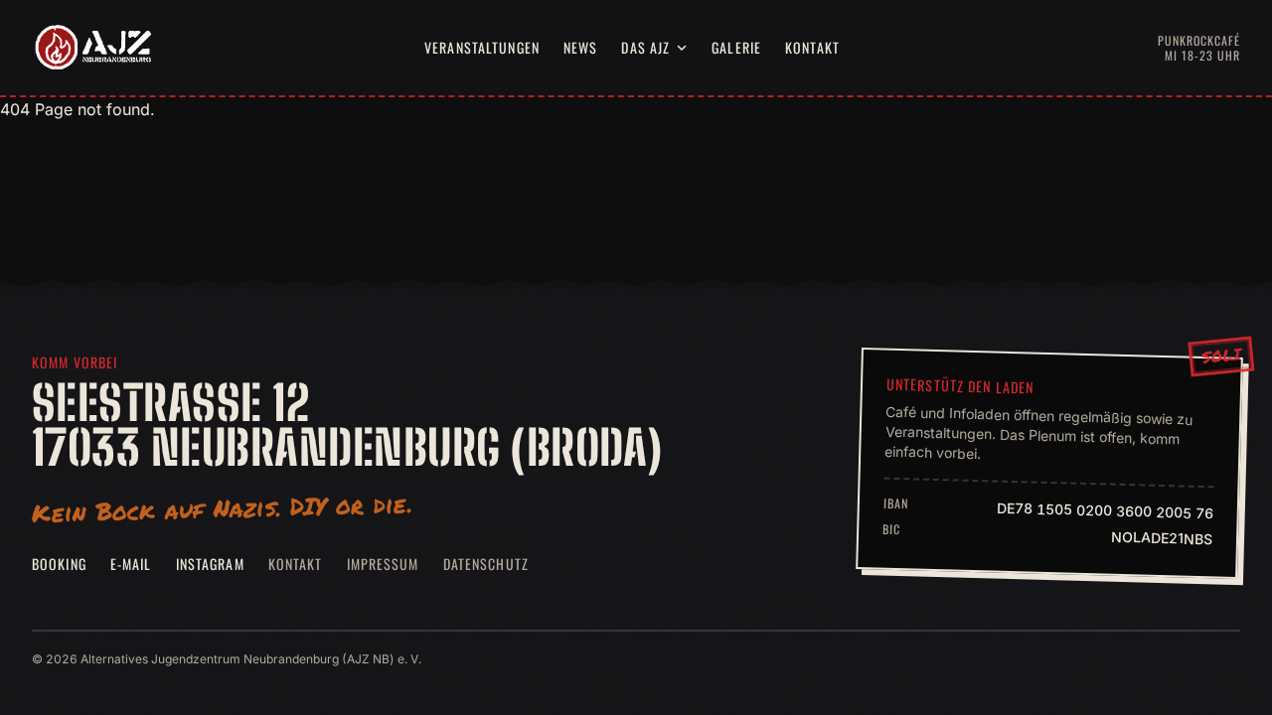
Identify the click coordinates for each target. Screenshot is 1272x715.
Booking (59, 564)
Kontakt (812, 47)
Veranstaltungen (482, 47)
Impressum (383, 564)
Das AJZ (645, 47)
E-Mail (131, 564)
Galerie (736, 47)
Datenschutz (486, 564)
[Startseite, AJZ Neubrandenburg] (91, 48)
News (580, 47)
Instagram (210, 564)
